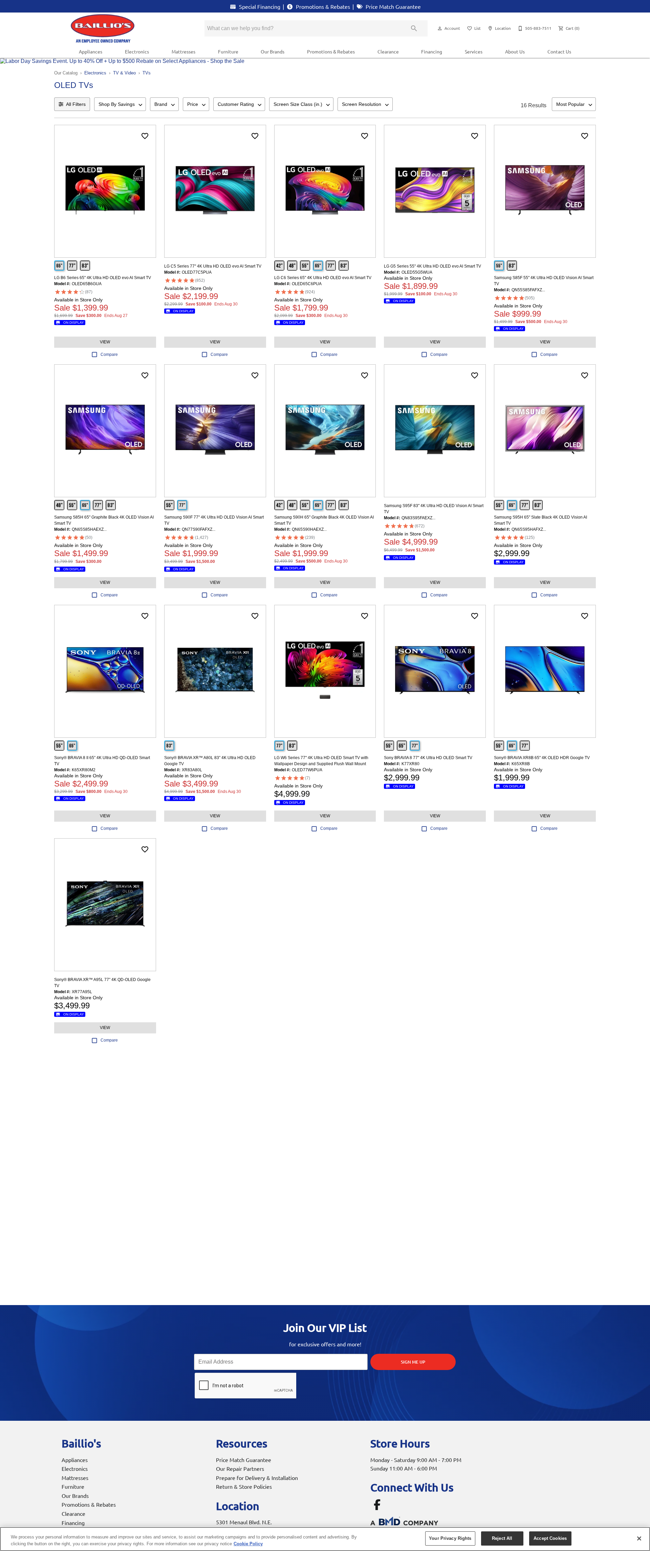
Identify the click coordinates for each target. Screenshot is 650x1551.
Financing (431, 51)
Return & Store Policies (244, 1486)
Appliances (90, 51)
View (105, 342)
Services (473, 51)
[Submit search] (414, 28)
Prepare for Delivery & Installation (257, 1477)
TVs (147, 72)
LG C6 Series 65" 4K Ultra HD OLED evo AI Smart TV (322, 277)
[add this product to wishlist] (145, 136)
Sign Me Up (413, 1362)
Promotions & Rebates (322, 6)
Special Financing (259, 6)
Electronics (137, 51)
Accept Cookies (550, 1538)
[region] (325, 1539)
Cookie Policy (248, 1543)
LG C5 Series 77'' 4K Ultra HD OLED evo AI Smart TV (212, 266)
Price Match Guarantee (392, 6)
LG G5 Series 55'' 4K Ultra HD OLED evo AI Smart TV (432, 266)
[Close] (639, 1538)
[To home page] (128, 28)
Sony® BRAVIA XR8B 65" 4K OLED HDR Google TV (542, 757)
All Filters (76, 104)
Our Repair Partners (240, 1468)
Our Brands (272, 51)
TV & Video (124, 72)
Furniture (228, 51)
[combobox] (120, 104)
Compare (109, 354)
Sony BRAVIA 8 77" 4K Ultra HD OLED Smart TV (428, 757)
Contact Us (559, 51)
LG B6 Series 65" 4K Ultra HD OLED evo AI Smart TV (102, 277)
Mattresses (183, 51)
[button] (440, 28)
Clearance (388, 51)
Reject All (502, 1538)
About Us (515, 51)
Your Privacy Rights (450, 1538)
